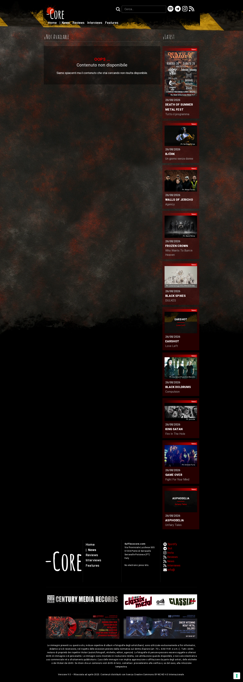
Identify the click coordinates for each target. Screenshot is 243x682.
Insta (170, 552)
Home (52, 23)
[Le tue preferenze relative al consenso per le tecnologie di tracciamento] (236, 675)
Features (111, 23)
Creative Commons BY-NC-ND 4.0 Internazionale (159, 674)
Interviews (95, 23)
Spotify (172, 544)
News (65, 23)
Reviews (79, 23)
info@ (171, 569)
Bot (170, 548)
